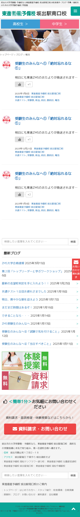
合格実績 (69, 490)
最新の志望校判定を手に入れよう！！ (25, 283)
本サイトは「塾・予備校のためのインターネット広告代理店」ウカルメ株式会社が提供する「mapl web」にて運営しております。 (40, 512)
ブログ (19, 54)
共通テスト (20, 100)
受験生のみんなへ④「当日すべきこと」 (27, 344)
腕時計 (50, 100)
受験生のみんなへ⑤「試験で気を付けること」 (31, 331)
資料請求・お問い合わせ (42, 429)
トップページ (6, 54)
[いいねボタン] (19, 84)
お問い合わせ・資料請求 (34, 494)
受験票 (30, 100)
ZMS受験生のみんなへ (16, 324)
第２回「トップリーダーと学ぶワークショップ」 (32, 271)
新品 (37, 100)
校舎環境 (57, 490)
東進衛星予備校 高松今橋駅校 (50, 466)
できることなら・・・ (16, 316)
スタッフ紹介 (44, 490)
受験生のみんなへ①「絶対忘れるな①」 (43, 65)
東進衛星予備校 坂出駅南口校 (29, 96)
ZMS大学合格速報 (13, 263)
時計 (43, 100)
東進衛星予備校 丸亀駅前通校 (61, 461)
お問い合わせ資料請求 (76, 272)
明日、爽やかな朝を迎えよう (20, 299)
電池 (57, 100)
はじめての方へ (27, 490)
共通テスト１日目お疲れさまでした (24, 291)
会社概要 (53, 494)
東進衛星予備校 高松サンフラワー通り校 (24, 461)
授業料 (7, 494)
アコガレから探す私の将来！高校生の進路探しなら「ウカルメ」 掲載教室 (40, 506)
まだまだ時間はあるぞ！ (17, 307)
